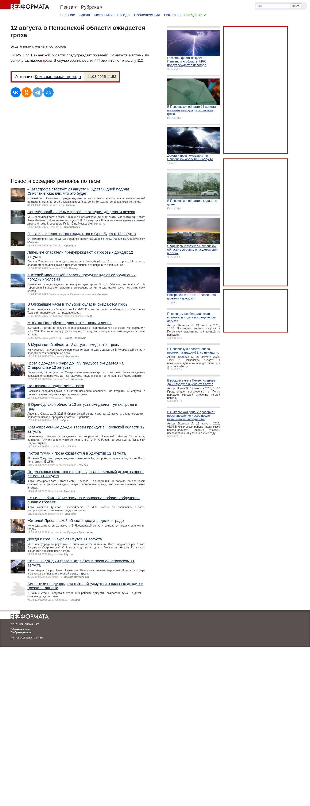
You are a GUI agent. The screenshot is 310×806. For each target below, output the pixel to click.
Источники (103, 15)
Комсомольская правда (58, 76)
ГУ (13, 55)
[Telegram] (37, 92)
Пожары (171, 15)
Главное (67, 15)
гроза (47, 61)
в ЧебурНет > (194, 15)
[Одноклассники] (27, 92)
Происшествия (147, 15)
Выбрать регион (21, 632)
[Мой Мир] (48, 92)
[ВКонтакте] (16, 92)
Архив (84, 15)
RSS (40, 637)
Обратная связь (20, 629)
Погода (123, 15)
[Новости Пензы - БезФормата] (25, 5)
